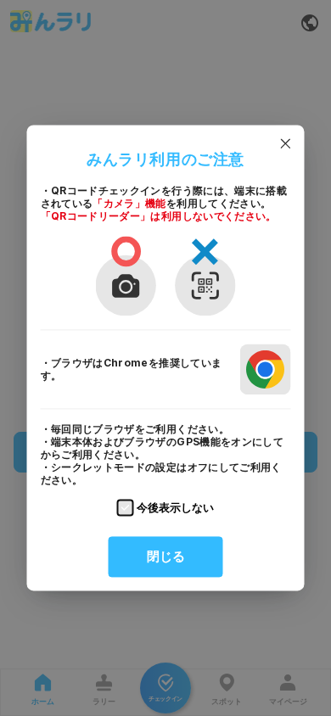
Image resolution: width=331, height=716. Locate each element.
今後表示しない (175, 507)
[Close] (286, 143)
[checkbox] (125, 508)
